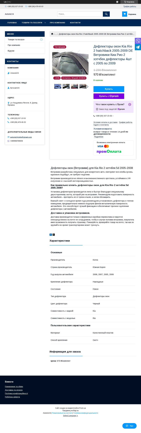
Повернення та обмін (14, 387)
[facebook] (51, 235)
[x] (54, 235)
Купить (109, 89)
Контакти (75, 23)
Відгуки (11, 51)
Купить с (104, 96)
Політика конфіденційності (16, 393)
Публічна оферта (12, 397)
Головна (12, 23)
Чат (131, 426)
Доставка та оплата (13, 390)
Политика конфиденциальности (85, 413)
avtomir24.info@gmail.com (21, 137)
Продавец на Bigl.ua (70, 411)
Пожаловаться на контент (62, 413)
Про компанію (57, 23)
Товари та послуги (32, 23)
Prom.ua (82, 408)
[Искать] (106, 14)
